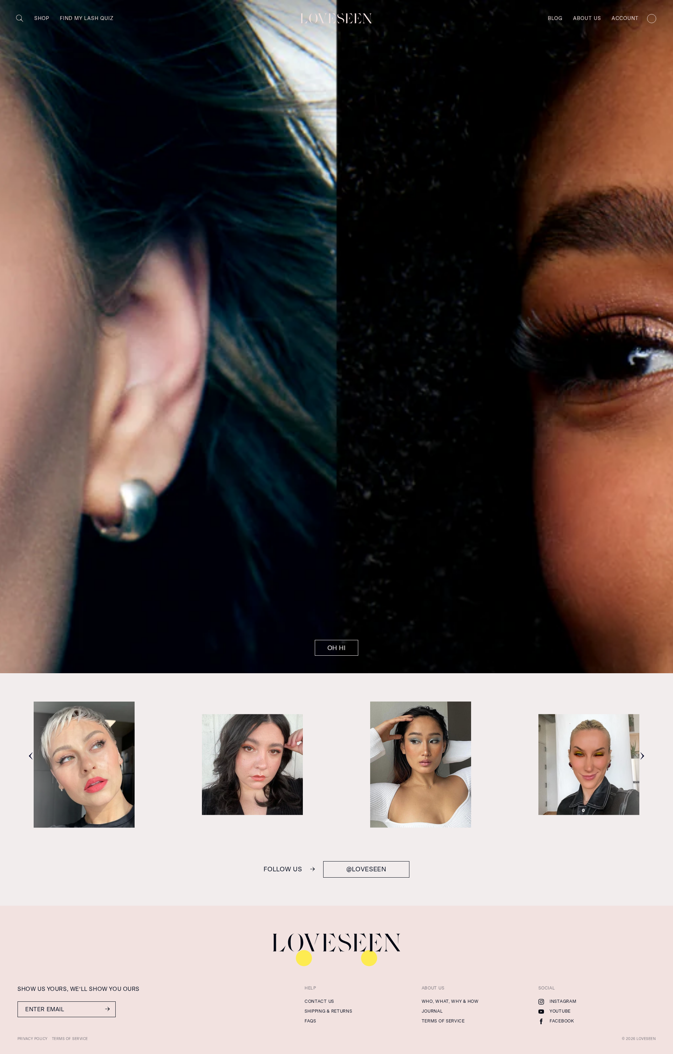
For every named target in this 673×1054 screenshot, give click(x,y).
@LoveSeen (366, 869)
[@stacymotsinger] (252, 809)
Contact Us (319, 1001)
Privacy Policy (33, 1038)
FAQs (310, 1021)
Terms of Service (443, 1021)
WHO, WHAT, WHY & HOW (450, 1001)
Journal (432, 1011)
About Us (587, 18)
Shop (41, 18)
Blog (555, 18)
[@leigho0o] (588, 809)
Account (625, 18)
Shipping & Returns (328, 1011)
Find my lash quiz (87, 18)
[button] (30, 756)
